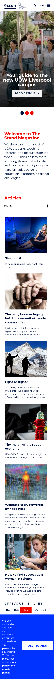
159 (25, 610)
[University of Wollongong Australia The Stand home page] (15, 5)
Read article (25, 93)
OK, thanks (37, 645)
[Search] (35, 5)
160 (35, 610)
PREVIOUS (14, 603)
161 (43, 610)
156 (40, 603)
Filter (9, 205)
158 (16, 610)
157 (8, 610)
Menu (43, 5)
